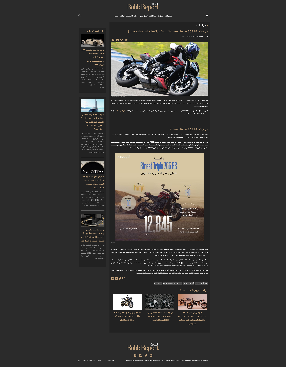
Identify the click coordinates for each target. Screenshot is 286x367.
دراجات (201, 25)
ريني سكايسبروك (202, 36)
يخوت (160, 16)
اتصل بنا (105, 361)
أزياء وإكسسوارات (129, 16)
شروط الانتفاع (82, 361)
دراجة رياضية (121, 111)
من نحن (111, 361)
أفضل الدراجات (188, 283)
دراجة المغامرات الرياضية (172, 283)
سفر (116, 16)
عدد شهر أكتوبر (202, 283)
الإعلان (99, 361)
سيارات (168, 16)
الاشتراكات (91, 361)
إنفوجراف (157, 283)
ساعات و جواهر (148, 16)
